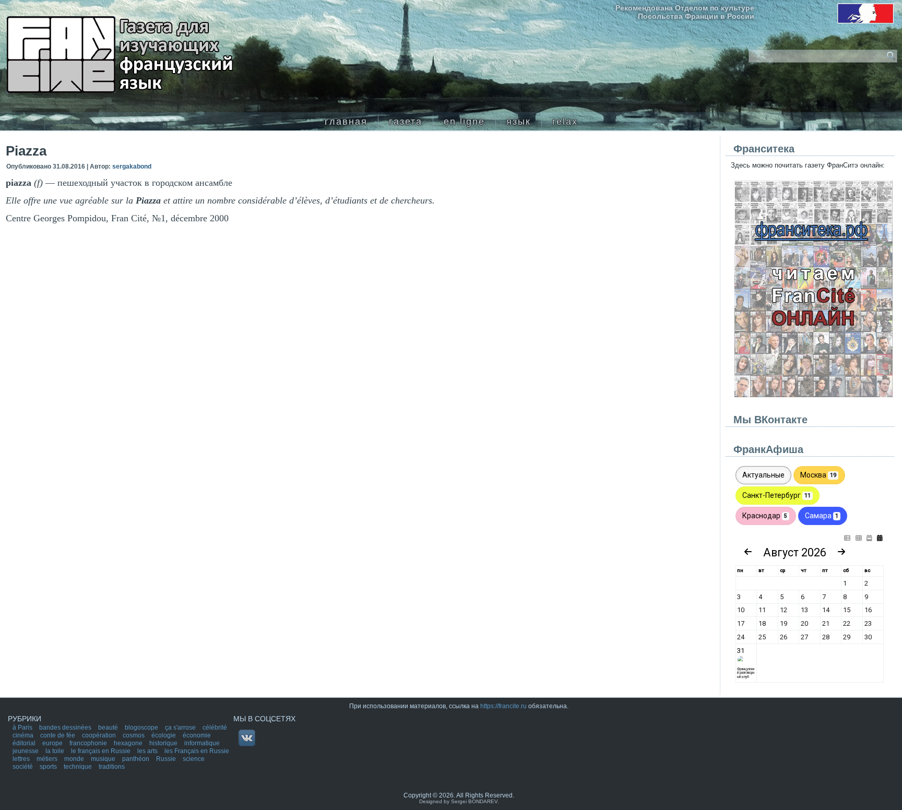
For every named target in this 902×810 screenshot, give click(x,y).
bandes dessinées (66, 727)
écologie (164, 735)
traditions (112, 766)
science (194, 759)
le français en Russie (101, 751)
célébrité (215, 727)
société (23, 766)
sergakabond (131, 166)
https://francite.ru (503, 706)
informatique (202, 743)
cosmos (134, 735)
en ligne (464, 121)
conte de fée (58, 735)
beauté (109, 727)
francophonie (89, 743)
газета (405, 121)
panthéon (136, 759)
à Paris (23, 727)
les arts (148, 751)
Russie (166, 759)
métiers (48, 759)
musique (104, 759)
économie (197, 735)
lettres (22, 759)
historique (164, 743)
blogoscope (142, 727)
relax (565, 121)
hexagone (129, 743)
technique (78, 766)
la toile (55, 751)
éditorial (25, 743)
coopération (99, 735)
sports (49, 766)
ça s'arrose (181, 727)
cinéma (24, 735)
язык (518, 121)
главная (346, 121)
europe (53, 743)
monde (75, 759)
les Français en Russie (196, 751)
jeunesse (26, 751)
